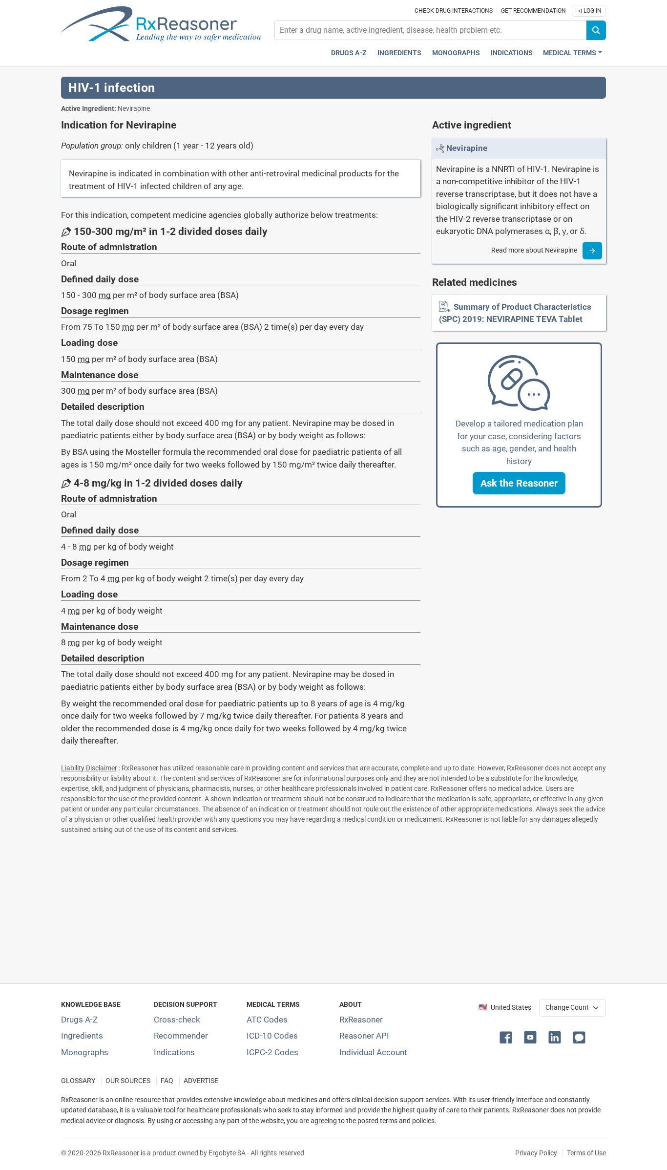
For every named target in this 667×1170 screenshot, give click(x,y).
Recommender (181, 1036)
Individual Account (373, 1052)
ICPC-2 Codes (272, 1052)
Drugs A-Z (349, 53)
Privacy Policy (536, 1153)
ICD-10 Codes (272, 1036)
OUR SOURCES (127, 1081)
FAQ (167, 1081)
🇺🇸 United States (505, 1007)
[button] (519, 483)
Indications (512, 53)
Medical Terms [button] (569, 53)
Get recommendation (533, 10)
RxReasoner (361, 1019)
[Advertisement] (333, 906)
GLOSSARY (78, 1081)
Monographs (456, 53)
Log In (592, 10)
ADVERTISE (201, 1081)
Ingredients (399, 53)
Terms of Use (586, 1153)
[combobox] (430, 30)
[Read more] (592, 250)
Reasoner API (364, 1036)
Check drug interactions (454, 10)
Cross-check (177, 1019)
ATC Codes (267, 1019)
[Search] (596, 30)
